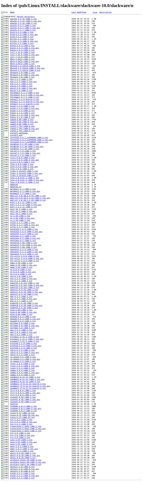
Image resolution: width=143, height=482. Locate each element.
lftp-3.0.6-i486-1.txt (22, 169)
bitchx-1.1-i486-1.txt (22, 43)
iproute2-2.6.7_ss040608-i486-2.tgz (29, 137)
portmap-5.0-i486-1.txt (22, 328)
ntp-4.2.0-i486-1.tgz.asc (23, 279)
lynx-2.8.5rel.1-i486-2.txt (24, 182)
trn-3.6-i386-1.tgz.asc (22, 435)
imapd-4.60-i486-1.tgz (22, 120)
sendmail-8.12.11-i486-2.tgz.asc (27, 379)
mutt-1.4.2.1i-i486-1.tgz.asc (25, 205)
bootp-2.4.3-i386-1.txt (22, 50)
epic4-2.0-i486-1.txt (21, 90)
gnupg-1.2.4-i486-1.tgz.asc (24, 108)
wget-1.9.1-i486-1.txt (22, 451)
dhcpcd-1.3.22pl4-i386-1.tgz (25, 66)
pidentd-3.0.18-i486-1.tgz (24, 303)
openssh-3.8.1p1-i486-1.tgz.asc (27, 285)
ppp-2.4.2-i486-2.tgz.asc (23, 332)
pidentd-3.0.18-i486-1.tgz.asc (26, 305)
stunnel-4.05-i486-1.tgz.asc (25, 399)
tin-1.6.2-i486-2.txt (21, 424)
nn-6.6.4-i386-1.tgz (20, 270)
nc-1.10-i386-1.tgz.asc (22, 218)
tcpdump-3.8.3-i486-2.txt (23, 411)
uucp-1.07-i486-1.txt (21, 444)
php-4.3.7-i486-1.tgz (21, 296)
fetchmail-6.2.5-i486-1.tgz (24, 93)
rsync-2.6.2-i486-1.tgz (22, 364)
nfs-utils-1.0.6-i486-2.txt (24, 261)
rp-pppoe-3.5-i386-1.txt (23, 361)
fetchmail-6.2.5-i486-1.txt (24, 97)
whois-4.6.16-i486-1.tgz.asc (25, 455)
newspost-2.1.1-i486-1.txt (24, 254)
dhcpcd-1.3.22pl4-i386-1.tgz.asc (27, 68)
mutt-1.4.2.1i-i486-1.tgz (23, 202)
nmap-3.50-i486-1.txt (21, 267)
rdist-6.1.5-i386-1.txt (22, 355)
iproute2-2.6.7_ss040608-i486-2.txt (29, 142)
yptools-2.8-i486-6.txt (22, 471)
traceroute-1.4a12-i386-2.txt (25, 431)
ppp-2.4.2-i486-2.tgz (21, 330)
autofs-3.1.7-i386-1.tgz (23, 25)
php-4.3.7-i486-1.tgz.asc (23, 299)
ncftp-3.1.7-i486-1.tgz (22, 223)
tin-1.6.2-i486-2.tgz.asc (23, 422)
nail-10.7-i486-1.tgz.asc (23, 211)
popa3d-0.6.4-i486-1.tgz (23, 317)
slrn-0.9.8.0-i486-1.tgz (23, 390)
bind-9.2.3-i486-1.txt (22, 37)
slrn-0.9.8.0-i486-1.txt (23, 395)
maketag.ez (15, 187)
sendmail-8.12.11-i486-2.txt (25, 382)
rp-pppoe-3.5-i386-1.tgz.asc (25, 359)
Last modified (79, 12)
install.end (16, 135)
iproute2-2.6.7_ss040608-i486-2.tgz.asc (31, 140)
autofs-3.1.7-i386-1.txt (23, 30)
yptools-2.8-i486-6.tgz (22, 467)
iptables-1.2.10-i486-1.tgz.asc (27, 146)
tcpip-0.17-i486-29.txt (22, 417)
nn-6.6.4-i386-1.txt (20, 274)
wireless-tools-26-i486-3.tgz (25, 460)
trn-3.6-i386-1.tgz (20, 433)
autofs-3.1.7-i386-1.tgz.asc (25, 28)
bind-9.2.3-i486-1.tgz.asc (24, 34)
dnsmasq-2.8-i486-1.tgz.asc (24, 75)
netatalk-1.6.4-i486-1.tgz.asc (26, 232)
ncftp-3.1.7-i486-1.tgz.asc (24, 225)
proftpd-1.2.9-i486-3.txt (23, 348)
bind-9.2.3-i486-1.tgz (22, 32)
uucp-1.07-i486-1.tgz (21, 440)
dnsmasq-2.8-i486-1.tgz (22, 73)
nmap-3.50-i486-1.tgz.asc (23, 265)
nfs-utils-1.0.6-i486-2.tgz (24, 256)
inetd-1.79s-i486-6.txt (22, 131)
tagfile (14, 404)
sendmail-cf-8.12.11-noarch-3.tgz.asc (30, 386)
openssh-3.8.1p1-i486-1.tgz (24, 283)
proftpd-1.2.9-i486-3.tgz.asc (25, 346)
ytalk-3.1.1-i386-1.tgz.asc (24, 476)
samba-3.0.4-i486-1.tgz (22, 370)
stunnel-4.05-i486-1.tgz (23, 397)
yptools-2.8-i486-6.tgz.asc (24, 469)
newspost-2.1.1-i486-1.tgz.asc (26, 252)
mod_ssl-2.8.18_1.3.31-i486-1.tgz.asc (30, 198)
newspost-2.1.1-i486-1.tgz (24, 249)
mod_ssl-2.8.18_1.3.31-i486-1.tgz (28, 196)
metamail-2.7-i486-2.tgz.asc (25, 191)
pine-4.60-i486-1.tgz (21, 310)
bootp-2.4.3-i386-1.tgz (22, 46)
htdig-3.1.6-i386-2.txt (22, 117)
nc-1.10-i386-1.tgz (20, 216)
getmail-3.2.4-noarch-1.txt (24, 104)
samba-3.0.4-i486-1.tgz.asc (24, 373)
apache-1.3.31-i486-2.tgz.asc (25, 21)
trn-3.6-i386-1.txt (20, 438)
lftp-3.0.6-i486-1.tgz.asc (24, 167)
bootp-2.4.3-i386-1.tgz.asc (24, 48)
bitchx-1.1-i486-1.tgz (22, 39)
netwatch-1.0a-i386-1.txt (23, 247)
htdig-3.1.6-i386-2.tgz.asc (24, 115)
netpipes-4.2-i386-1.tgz (23, 236)
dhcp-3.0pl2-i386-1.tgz (22, 59)
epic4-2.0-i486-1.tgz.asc (23, 88)
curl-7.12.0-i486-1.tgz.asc (24, 55)
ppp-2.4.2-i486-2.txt (21, 335)
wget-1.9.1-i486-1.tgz (22, 446)
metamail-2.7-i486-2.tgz (23, 189)
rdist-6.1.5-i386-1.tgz (22, 350)
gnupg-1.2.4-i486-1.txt (22, 111)
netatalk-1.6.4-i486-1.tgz (24, 229)
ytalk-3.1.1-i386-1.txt (22, 478)
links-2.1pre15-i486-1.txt (24, 176)
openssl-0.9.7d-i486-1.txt (24, 294)
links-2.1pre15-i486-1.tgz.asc (26, 173)
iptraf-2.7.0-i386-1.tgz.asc (25, 153)
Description (105, 12)
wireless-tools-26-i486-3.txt (25, 464)
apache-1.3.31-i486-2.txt (23, 23)
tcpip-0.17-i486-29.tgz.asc (24, 415)
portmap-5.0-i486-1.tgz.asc (24, 326)
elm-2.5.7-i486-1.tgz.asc (23, 81)
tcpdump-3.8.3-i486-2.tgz (23, 406)
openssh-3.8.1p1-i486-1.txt (24, 287)
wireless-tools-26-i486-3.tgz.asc (28, 462)
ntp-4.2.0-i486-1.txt (21, 281)
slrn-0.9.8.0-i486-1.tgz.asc (25, 393)
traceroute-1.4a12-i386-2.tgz (25, 426)
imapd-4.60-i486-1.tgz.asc (24, 122)
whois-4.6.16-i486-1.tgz (23, 453)
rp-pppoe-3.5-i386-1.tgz (23, 357)
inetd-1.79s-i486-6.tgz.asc (24, 128)
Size (95, 12)
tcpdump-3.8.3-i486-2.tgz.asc (25, 408)
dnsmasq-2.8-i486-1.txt (22, 77)
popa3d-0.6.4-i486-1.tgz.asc (25, 319)
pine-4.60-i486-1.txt (21, 314)
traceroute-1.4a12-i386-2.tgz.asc (28, 429)
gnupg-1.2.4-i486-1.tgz (22, 106)
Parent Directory (26, 17)
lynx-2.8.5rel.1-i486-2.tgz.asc (27, 180)
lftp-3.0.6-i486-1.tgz (22, 164)
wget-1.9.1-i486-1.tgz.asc (24, 449)
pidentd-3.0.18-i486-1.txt (24, 308)
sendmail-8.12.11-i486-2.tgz (25, 377)
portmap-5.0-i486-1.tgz (22, 323)
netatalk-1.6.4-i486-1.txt (24, 234)
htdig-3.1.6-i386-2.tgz (22, 113)
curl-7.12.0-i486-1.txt (22, 57)
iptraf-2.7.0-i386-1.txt (23, 155)
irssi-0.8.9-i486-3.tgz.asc (24, 160)
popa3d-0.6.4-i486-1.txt (23, 321)
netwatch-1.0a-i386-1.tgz (23, 243)
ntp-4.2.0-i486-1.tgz (21, 276)
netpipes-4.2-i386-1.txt (23, 240)
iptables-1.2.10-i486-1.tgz (24, 144)
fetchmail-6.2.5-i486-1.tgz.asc (27, 95)
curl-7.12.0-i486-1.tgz (22, 52)
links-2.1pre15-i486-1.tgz (24, 171)
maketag (14, 184)
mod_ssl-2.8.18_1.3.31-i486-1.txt (28, 200)
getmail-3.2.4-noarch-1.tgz (24, 99)
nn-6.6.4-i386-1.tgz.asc (23, 272)
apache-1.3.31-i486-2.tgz (23, 19)
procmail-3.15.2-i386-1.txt (24, 341)
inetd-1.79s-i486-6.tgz (22, 126)
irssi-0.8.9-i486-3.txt (22, 162)
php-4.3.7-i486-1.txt (21, 301)
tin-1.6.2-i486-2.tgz (21, 420)
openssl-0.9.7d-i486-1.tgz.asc (26, 292)
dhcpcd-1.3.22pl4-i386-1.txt (25, 70)
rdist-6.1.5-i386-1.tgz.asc (24, 352)
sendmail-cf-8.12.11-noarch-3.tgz (28, 384)
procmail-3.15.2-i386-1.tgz (24, 337)
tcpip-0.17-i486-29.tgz (22, 413)
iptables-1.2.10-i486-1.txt (24, 149)
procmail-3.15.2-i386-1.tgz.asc (27, 339)
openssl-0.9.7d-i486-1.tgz (24, 290)
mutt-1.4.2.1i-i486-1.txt (23, 207)
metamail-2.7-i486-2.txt (23, 193)
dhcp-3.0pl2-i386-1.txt (22, 64)
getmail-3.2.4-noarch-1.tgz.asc (27, 102)
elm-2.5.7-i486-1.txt (21, 84)
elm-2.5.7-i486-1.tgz (21, 79)
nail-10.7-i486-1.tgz (21, 209)
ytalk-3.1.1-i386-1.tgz (22, 473)
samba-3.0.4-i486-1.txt (22, 375)
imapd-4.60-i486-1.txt (22, 124)
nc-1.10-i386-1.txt (20, 220)
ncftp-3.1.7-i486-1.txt (22, 227)
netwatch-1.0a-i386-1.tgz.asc (25, 245)
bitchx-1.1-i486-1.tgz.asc (24, 41)
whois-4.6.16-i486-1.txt (23, 458)
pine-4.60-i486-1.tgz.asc (23, 312)
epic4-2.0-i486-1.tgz (21, 86)
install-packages (19, 133)
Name (12, 12)
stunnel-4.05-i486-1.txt (23, 402)
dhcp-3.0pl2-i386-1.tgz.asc (24, 61)
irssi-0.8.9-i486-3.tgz (22, 158)
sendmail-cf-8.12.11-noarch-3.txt (28, 388)
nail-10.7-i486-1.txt (21, 214)
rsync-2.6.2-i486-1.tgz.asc (24, 366)
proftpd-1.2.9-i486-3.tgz (23, 343)
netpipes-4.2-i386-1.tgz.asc (25, 238)
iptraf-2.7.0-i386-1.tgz (23, 151)
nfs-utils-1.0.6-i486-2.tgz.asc (27, 258)
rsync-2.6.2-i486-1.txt (22, 368)
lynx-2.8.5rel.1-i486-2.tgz (24, 178)
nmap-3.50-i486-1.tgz (21, 263)
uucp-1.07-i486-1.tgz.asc (23, 442)
